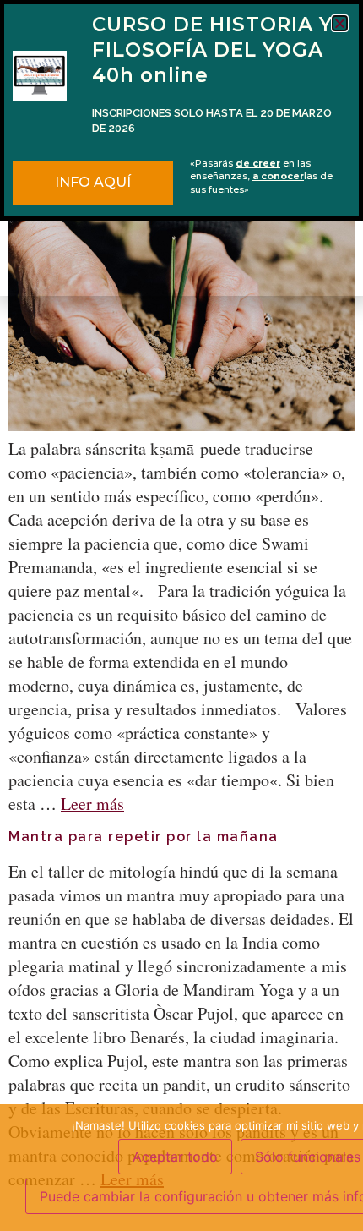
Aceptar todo (175, 1156)
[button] (339, 23)
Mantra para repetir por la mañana (143, 837)
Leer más (92, 803)
